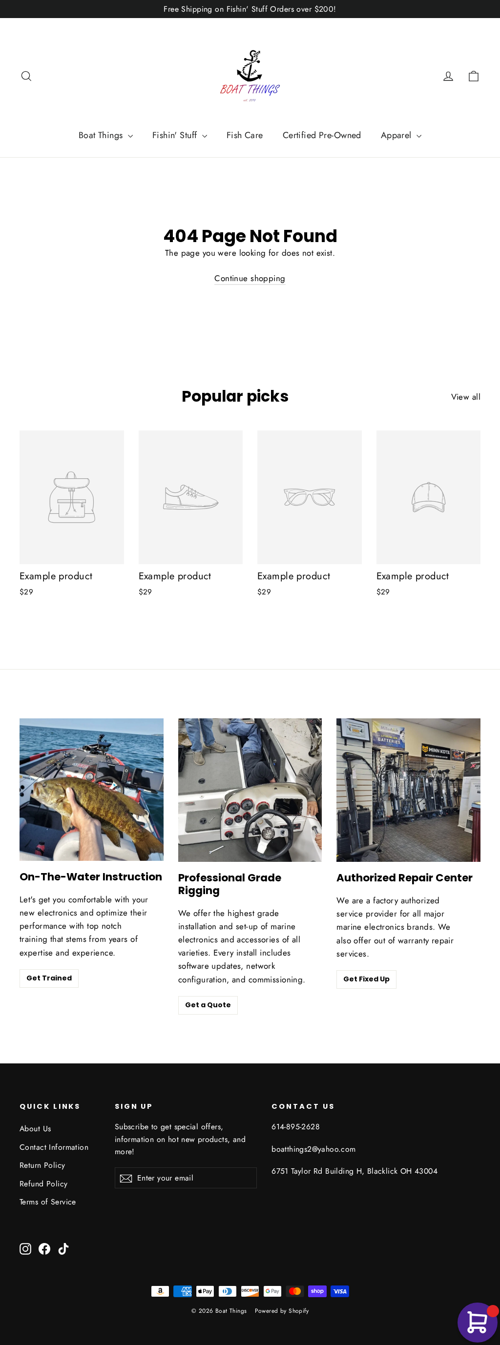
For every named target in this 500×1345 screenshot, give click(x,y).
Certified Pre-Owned (322, 135)
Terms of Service (48, 1201)
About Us (35, 1128)
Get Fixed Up (366, 979)
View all (465, 397)
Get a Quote (208, 1005)
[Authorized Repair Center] (408, 790)
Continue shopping (249, 278)
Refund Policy (44, 1183)
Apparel (397, 135)
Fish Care (245, 135)
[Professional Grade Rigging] (250, 790)
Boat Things (102, 135)
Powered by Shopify (282, 1310)
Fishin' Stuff (176, 135)
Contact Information (54, 1147)
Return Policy (42, 1165)
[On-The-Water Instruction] (92, 789)
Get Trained (49, 978)
